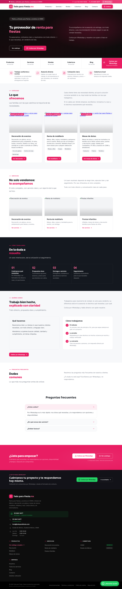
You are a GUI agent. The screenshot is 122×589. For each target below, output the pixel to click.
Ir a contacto (105, 479)
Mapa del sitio (91, 585)
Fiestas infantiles (50, 551)
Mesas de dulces (89, 136)
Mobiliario (12, 551)
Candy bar (86, 151)
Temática (101, 151)
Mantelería (68, 149)
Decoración (12, 548)
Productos (48, 6)
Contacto (95, 6)
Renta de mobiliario (55, 136)
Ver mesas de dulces (90, 159)
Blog (86, 6)
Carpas (60, 149)
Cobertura (78, 6)
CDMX (96, 545)
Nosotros (12, 564)
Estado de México (96, 548)
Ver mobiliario (53, 159)
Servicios (59, 6)
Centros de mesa (28, 151)
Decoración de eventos (21, 136)
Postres (94, 151)
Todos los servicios (15, 566)
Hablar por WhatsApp (18, 354)
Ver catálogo (16, 48)
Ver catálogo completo (16, 545)
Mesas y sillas (51, 149)
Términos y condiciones (67, 585)
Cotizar (108, 6)
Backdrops (15, 154)
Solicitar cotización (15, 576)
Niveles (68, 6)
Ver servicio (15, 228)
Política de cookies (81, 585)
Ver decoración (18, 159)
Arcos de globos (17, 151)
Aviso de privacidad (54, 585)
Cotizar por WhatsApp (36, 48)
